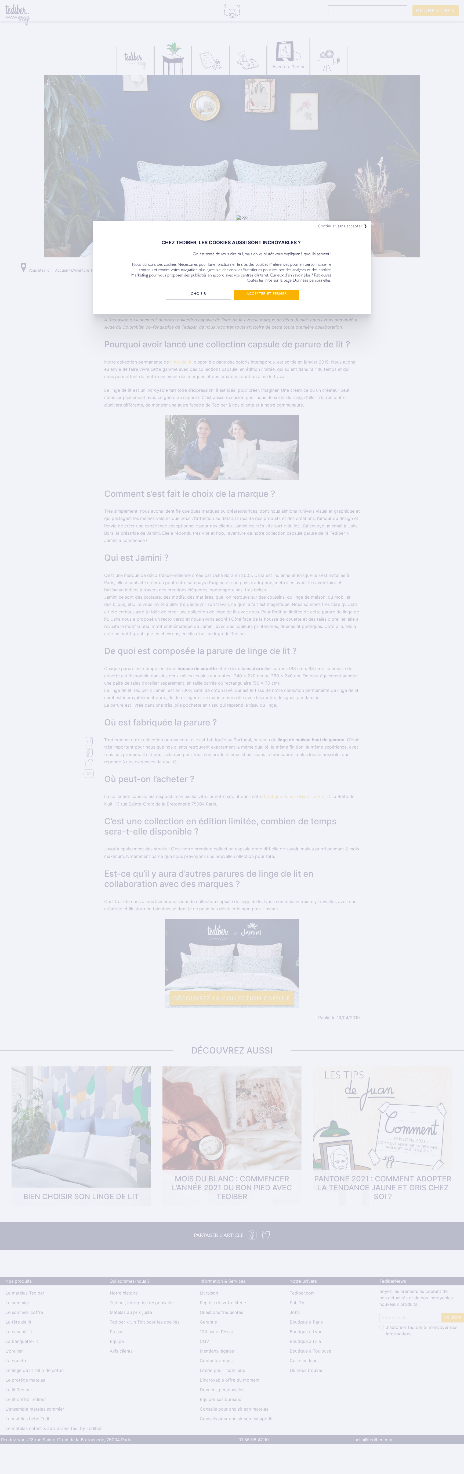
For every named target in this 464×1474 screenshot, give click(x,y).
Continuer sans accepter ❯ (343, 227)
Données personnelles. (312, 281)
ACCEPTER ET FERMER (267, 294)
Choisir (198, 294)
